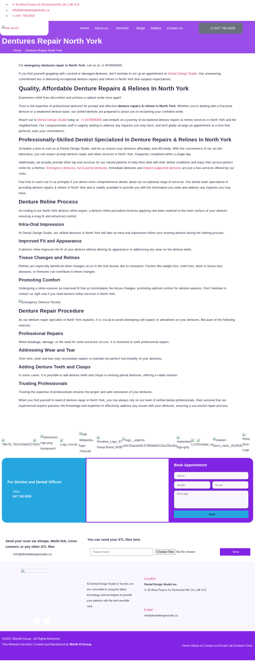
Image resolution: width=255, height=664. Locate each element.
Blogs (140, 28)
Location (150, 578)
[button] (3, 443)
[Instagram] (249, 10)
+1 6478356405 (91, 120)
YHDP (96, 490)
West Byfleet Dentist (15, 525)
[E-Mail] (146, 603)
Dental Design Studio (182, 73)
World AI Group (81, 644)
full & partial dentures (92, 168)
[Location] (146, 572)
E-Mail (148, 609)
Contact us (175, 28)
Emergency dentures (60, 168)
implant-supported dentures (162, 168)
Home (84, 28)
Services (122, 28)
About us (101, 28)
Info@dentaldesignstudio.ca (32, 554)
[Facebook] (241, 10)
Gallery (155, 28)
